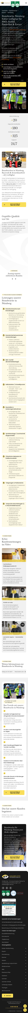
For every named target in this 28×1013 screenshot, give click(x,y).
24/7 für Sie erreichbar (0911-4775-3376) (12, 76)
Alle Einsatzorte (6, 990)
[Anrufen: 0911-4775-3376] (25, 1010)
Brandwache (5, 936)
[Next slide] (15, 279)
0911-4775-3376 (11, 184)
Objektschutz (5, 939)
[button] (14, 948)
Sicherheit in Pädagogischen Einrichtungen (14, 925)
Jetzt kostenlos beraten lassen (15, 84)
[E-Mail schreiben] (25, 1006)
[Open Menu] (26, 3)
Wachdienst (5, 942)
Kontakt (8, 995)
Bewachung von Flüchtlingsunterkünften (13, 928)
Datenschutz (12, 1011)
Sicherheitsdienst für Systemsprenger (12, 922)
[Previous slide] (12, 279)
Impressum (19, 1011)
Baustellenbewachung (8, 933)
